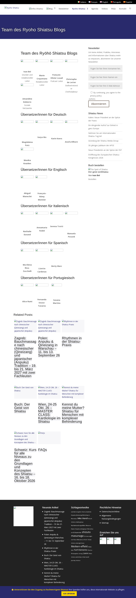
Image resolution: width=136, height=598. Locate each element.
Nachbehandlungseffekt (78, 525)
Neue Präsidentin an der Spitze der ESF (105, 150)
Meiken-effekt (79, 546)
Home (4, 24)
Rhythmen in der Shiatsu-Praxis (72, 341)
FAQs (113, 9)
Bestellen (92, 179)
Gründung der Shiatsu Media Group (103, 140)
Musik (90, 518)
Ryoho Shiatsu (78, 9)
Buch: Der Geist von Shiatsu (22, 407)
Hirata (89, 540)
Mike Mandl (82, 518)
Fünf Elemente (80, 549)
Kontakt (122, 9)
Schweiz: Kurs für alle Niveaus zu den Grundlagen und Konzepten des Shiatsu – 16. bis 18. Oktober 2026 (25, 465)
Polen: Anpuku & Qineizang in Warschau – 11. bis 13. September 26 (49, 346)
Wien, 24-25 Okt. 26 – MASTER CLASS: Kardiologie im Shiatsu (49, 413)
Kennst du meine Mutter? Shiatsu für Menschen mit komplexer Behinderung (73, 413)
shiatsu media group (77, 522)
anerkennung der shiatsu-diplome (81, 512)
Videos (105, 9)
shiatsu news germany (77, 543)
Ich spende (69, 593)
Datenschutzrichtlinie (111, 511)
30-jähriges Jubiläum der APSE (101, 145)
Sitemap (105, 523)
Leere (85, 553)
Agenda (94, 9)
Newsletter (64, 9)
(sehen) (92, 99)
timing (80, 553)
